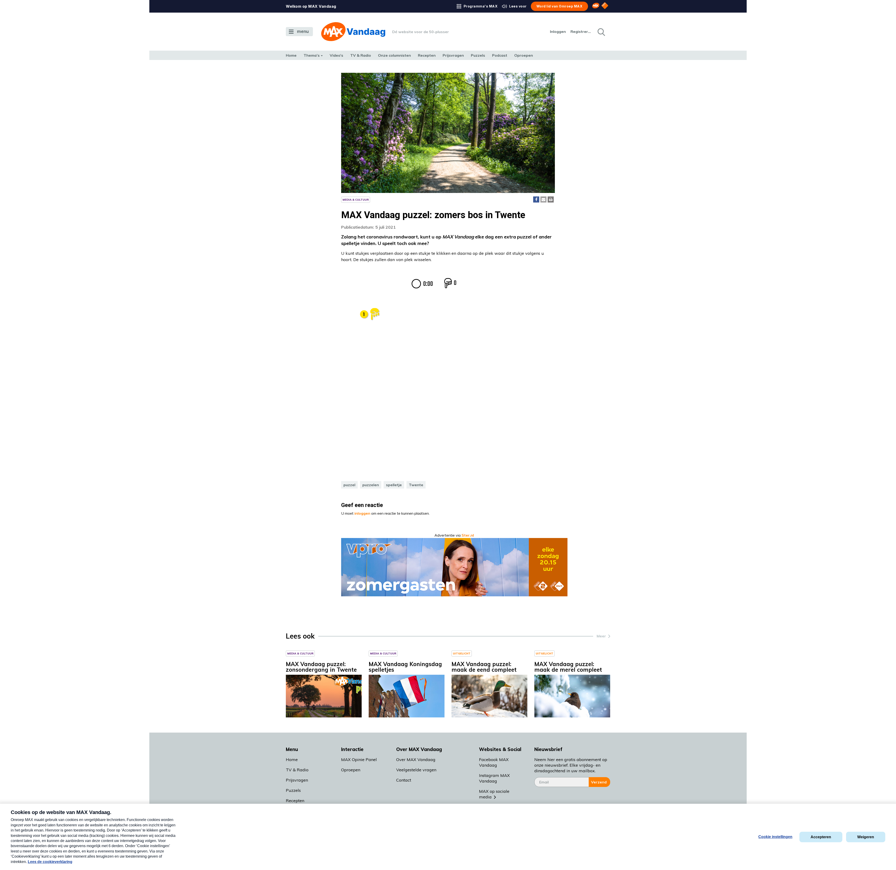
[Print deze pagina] (551, 199)
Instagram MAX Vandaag (494, 778)
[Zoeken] (601, 31)
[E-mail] (543, 199)
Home (291, 55)
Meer (601, 636)
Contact (403, 780)
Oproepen (523, 55)
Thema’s (312, 55)
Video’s (336, 55)
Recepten (427, 55)
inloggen (362, 513)
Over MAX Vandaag (415, 759)
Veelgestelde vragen (416, 769)
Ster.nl (468, 535)
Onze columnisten (394, 55)
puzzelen (370, 484)
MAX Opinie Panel (359, 759)
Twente (416, 484)
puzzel (349, 484)
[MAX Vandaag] (353, 31)
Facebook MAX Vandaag (494, 762)
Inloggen (558, 31)
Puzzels (478, 55)
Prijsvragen (453, 55)
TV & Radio (360, 55)
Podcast (499, 55)
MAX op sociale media (494, 794)
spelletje (394, 484)
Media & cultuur (356, 199)
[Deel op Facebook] (536, 199)
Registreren (581, 31)
